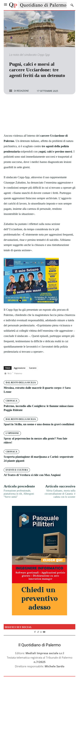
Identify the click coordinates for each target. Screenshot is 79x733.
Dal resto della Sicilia (21, 382)
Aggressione (19, 367)
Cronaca (11, 401)
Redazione (23, 91)
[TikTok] (38, 631)
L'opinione (12, 433)
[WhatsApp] (52, 104)
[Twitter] (35, 104)
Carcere (32, 367)
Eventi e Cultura (17, 470)
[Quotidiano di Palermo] (38, 5)
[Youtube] (44, 631)
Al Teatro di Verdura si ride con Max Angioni (32, 475)
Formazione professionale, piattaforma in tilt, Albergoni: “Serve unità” (19, 493)
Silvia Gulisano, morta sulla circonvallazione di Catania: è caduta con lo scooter (60, 493)
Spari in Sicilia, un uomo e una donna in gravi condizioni (39, 424)
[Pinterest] (43, 104)
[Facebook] (26, 104)
